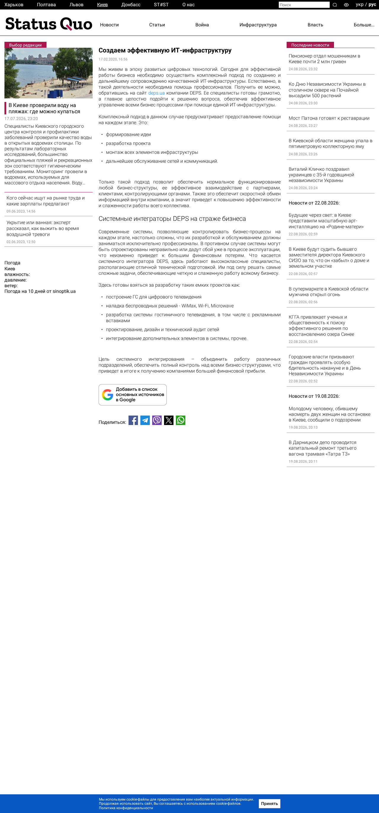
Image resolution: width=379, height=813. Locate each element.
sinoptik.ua (64, 291)
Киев (102, 4)
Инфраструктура (258, 25)
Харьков (13, 4)
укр (360, 4)
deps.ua (156, 93)
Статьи (157, 25)
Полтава (46, 4)
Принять (269, 803)
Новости (109, 25)
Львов (76, 4)
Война (202, 25)
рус (372, 4)
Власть (315, 25)
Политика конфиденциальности (126, 808)
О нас (188, 4)
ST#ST (161, 4)
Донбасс (130, 4)
